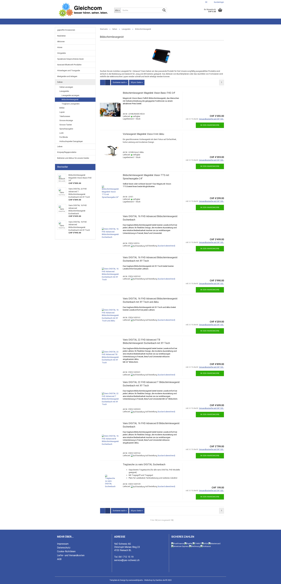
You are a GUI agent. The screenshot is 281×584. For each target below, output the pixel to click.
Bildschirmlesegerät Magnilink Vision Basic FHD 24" (149, 93)
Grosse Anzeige (66, 120)
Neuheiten (61, 36)
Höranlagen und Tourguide (68, 70)
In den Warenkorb (209, 125)
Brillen (62, 108)
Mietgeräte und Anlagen (67, 76)
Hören (59, 47)
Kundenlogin (218, 2)
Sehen (60, 82)
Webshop (148, 580)
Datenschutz (63, 547)
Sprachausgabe (66, 129)
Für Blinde (63, 137)
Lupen (62, 112)
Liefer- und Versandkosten (70, 555)
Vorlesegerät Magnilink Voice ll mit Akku (143, 134)
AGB (59, 559)
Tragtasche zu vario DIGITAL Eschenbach (144, 464)
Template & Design (117, 580)
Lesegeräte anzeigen (70, 95)
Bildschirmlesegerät (70, 99)
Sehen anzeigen (66, 87)
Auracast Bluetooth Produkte (69, 65)
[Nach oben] (273, 579)
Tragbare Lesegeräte (70, 104)
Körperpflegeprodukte (66, 152)
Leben (59, 146)
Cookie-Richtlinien (66, 551)
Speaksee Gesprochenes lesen (70, 59)
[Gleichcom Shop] (83, 10)
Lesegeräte (64, 91)
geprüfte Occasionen (66, 30)
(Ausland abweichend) (166, 246)
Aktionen (61, 41)
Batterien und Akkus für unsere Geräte (73, 158)
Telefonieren (64, 116)
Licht (61, 133)
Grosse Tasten (65, 125)
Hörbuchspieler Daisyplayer (71, 141)
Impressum (62, 543)
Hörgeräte (61, 53)
